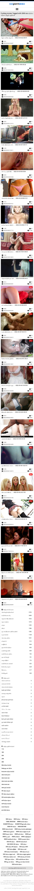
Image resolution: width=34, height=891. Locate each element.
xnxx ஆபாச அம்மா (8, 834)
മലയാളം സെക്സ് (17, 703)
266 (3, 755)
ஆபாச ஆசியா (17, 622)
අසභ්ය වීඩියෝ (17, 738)
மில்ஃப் (17, 628)
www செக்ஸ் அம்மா (22, 821)
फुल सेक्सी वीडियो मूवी (17, 722)
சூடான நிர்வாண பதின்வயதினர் (17, 631)
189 (3, 752)
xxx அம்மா (23, 844)
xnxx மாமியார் (16, 836)
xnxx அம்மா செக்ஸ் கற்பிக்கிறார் (23, 829)
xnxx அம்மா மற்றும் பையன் (23, 831)
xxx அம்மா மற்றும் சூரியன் (24, 854)
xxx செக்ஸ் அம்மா (17, 864)
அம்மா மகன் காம (17, 680)
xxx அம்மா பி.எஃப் (24, 851)
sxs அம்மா (25, 819)
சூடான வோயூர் (17, 657)
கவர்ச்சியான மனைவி (17, 663)
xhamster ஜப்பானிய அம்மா (22, 824)
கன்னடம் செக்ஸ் (7, 888)
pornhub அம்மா (6, 810)
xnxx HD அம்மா (11, 826)
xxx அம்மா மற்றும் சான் (9, 854)
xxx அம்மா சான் (22, 849)
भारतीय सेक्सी (17, 706)
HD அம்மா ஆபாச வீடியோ (8, 794)
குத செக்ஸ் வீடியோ (17, 647)
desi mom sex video (7, 781)
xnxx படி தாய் (6, 836)
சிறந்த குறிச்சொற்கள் (8, 746)
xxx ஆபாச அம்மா (9, 859)
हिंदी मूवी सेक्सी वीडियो (17, 719)
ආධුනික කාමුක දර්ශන (17, 732)
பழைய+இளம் (17, 660)
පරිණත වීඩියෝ (17, 735)
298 (3, 758)
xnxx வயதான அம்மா (24, 839)
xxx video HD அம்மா (13, 844)
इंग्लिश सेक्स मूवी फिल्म (17, 700)
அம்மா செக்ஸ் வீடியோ (17, 687)
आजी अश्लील (17, 725)
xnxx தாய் (28, 834)
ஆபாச (17, 696)
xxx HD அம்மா (11, 841)
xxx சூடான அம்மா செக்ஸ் (22, 862)
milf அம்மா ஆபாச (6, 800)
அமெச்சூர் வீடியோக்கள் (17, 612)
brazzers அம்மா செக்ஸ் (8, 771)
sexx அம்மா (17, 819)
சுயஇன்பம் (17, 644)
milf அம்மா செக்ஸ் (6, 803)
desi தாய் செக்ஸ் (6, 787)
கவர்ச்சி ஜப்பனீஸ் (17, 650)
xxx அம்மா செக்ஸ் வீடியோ (11, 851)
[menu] (17, 9)
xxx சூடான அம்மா (9, 862)
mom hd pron (5, 807)
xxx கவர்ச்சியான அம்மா (22, 859)
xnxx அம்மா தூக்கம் (8, 831)
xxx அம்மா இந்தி (11, 849)
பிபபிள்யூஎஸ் (17, 673)
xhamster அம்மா (8, 824)
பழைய (17, 625)
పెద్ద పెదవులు (17, 709)
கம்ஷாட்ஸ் (17, 641)
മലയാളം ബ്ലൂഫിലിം (17, 693)
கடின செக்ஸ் (17, 634)
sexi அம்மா (9, 819)
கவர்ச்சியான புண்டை (17, 654)
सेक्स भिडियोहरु (17, 716)
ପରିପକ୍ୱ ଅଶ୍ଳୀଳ (17, 741)
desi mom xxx (5, 784)
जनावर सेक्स (17, 712)
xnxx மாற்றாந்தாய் (26, 836)
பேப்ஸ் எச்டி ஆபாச (17, 667)
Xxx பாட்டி (17, 670)
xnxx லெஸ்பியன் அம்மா (10, 839)
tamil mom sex (10, 821)
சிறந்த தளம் (6, 678)
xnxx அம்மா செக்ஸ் (7, 829)
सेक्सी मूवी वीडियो (17, 690)
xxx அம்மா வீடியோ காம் (9, 856)
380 (3, 762)
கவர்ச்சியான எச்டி (17, 615)
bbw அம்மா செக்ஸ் (6, 765)
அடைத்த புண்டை (17, 638)
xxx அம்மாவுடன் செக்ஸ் (24, 856)
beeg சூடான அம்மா (7, 768)
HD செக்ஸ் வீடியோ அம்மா (8, 797)
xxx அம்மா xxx (23, 846)
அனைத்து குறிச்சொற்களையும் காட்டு (17, 868)
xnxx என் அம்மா (19, 834)
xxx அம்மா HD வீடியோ (12, 846)
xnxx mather (22, 826)
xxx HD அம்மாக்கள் (21, 841)
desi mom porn (6, 774)
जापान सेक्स (17, 729)
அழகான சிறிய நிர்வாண (17, 618)
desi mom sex (6, 778)
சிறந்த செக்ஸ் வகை (8, 609)
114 (3, 749)
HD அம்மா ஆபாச (6, 790)
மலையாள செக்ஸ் (17, 684)
